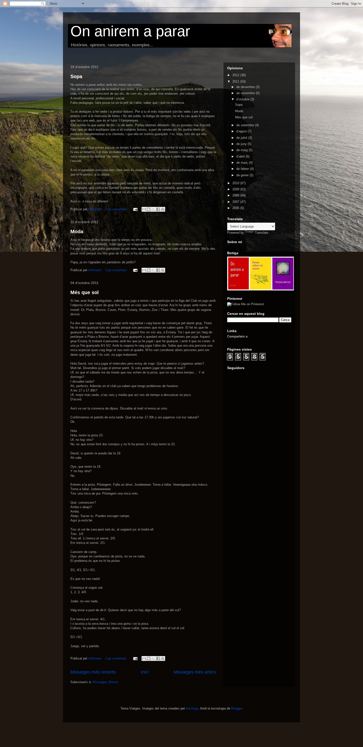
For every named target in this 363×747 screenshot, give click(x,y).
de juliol (242, 138)
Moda (76, 231)
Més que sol (84, 292)
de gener (243, 175)
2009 (236, 189)
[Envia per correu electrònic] (143, 209)
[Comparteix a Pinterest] (162, 209)
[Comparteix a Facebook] (158, 209)
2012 (236, 75)
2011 (236, 81)
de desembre (246, 87)
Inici (145, 672)
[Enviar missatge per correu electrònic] (135, 209)
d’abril (241, 156)
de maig (242, 150)
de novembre (246, 93)
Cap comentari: (116, 209)
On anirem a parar (130, 31)
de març (242, 162)
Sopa (76, 76)
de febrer (243, 169)
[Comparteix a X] (153, 209)
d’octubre (243, 99)
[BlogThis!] (148, 209)
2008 (236, 195)
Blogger (236, 708)
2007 (236, 202)
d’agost (242, 131)
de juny (242, 144)
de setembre (245, 125)
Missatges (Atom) (105, 682)
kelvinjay (192, 708)
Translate (261, 232)
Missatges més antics (195, 672)
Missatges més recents (93, 672)
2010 (236, 183)
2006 (236, 208)
